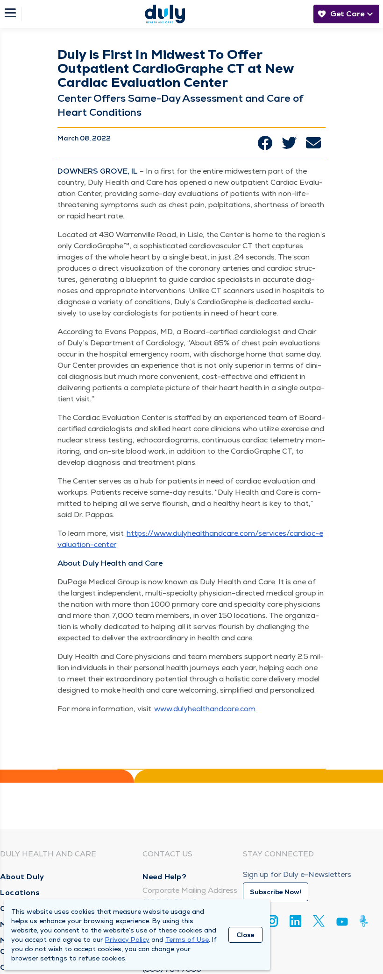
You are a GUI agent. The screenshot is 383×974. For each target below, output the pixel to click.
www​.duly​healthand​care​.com (204, 709)
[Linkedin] (295, 921)
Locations (20, 892)
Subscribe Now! (275, 892)
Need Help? (164, 877)
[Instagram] (272, 921)
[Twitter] (319, 921)
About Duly (22, 877)
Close (245, 935)
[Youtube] (342, 923)
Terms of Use (187, 939)
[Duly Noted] (365, 921)
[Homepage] (165, 14)
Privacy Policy (127, 939)
